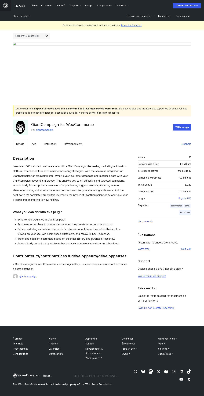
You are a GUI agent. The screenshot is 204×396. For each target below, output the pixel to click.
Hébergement (20, 348)
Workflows (185, 212)
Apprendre (91, 338)
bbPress (164, 348)
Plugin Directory (21, 16)
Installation (50, 144)
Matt (162, 343)
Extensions (55, 348)
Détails (20, 144)
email (187, 206)
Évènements (128, 343)
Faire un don (130, 348)
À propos (17, 338)
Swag (126, 353)
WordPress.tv (93, 358)
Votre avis (143, 248)
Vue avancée (145, 221)
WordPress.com (167, 338)
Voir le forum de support (152, 276)
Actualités (18, 343)
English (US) (184, 198)
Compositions (56, 353)
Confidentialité (20, 353)
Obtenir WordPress (187, 5)
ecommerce (176, 206)
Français (47, 375)
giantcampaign (44, 129)
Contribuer (127, 338)
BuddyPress (166, 353)
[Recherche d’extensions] (46, 36)
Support (186, 144)
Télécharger (182, 127)
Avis (34, 144)
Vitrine (52, 338)
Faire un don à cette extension (156, 308)
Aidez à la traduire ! (131, 25)
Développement (73, 144)
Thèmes (53, 343)
